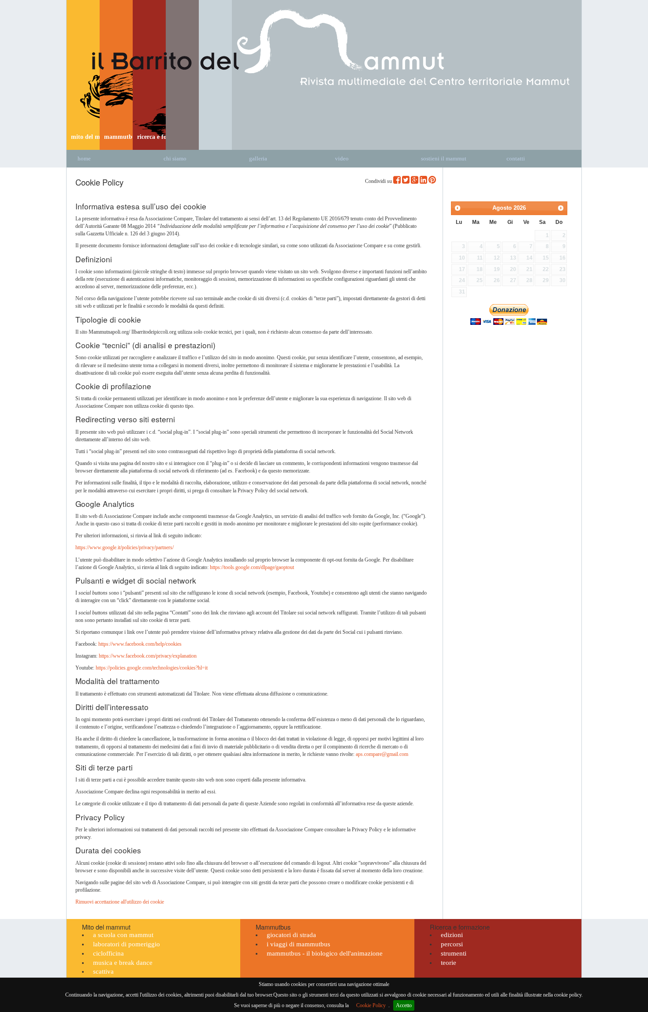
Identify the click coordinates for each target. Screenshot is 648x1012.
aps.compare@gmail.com (382, 754)
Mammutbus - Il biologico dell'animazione (325, 953)
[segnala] (557, 175)
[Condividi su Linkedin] (423, 180)
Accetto (404, 1005)
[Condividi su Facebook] (397, 180)
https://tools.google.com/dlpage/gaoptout (252, 567)
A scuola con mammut (123, 934)
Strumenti (453, 953)
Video (342, 158)
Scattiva (103, 971)
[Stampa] (536, 175)
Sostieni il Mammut (443, 158)
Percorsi (452, 944)
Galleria (258, 158)
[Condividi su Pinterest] (432, 180)
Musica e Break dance (123, 962)
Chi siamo (175, 158)
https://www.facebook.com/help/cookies (140, 644)
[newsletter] (546, 175)
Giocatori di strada (291, 934)
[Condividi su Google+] (414, 180)
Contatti (515, 158)
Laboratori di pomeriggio (126, 944)
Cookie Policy (371, 1005)
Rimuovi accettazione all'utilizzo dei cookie (119, 902)
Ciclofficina (108, 953)
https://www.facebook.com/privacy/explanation (148, 656)
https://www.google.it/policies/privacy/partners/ (124, 547)
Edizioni (452, 934)
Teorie (448, 962)
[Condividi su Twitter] (406, 180)
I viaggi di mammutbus (298, 944)
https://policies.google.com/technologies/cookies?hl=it (152, 668)
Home (84, 158)
